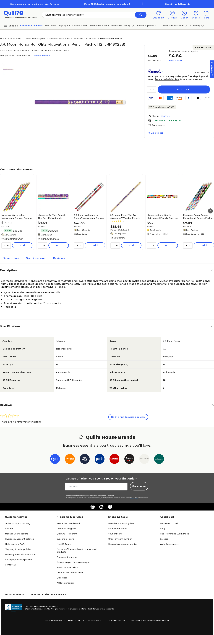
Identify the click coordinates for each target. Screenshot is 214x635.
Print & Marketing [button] (120, 25)
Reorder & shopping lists (121, 523)
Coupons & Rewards (31, 25)
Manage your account (16, 533)
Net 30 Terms (64, 544)
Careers (164, 539)
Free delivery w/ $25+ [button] (14, 238)
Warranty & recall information (20, 554)
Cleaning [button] (195, 25)
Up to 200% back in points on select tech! (107, 4)
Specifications (35, 258)
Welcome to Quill (169, 523)
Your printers (115, 533)
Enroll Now (175, 60)
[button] (140, 15)
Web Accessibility (169, 544)
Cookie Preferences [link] (116, 620)
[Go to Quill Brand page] (54, 459)
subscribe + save (99, 25)
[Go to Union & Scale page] (144, 459)
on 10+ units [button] (17, 230)
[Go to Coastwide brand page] (69, 459)
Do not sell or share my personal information (150, 620)
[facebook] (110, 506)
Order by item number (120, 539)
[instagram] (92, 506)
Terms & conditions (53, 620)
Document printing (67, 557)
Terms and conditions (91, 495)
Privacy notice (74, 620)
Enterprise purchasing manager (73, 562)
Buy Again (64, 25)
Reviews (59, 258)
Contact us (10, 564)
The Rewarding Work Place (174, 533)
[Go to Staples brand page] (114, 459)
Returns (9, 528)
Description (11, 258)
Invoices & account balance (19, 539)
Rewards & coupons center (122, 544)
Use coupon (139, 486)
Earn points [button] (203, 47)
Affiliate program (65, 583)
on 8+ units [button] (53, 230)
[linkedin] (101, 506)
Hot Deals (50, 25)
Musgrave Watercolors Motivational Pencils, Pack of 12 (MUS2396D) (16, 216)
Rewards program (66, 528)
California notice (94, 620)
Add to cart (184, 89)
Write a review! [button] (42, 55)
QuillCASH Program (67, 533)
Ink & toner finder (117, 528)
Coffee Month (80, 25)
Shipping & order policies (18, 549)
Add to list (157, 133)
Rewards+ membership (69, 523)
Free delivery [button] (83, 234)
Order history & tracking (17, 523)
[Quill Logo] (13, 12)
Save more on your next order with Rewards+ (35, 4)
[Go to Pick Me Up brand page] (84, 459)
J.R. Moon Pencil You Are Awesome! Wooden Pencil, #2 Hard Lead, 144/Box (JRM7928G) (124, 216)
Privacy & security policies (18, 559)
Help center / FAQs (15, 544)
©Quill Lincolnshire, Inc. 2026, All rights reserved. (46, 609)
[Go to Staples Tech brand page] (129, 459)
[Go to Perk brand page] (99, 459)
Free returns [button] (158, 125)
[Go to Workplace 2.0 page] (159, 459)
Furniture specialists (67, 567)
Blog (162, 528)
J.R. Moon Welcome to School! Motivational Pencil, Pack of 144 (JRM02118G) (88, 216)
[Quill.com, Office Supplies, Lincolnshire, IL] (13, 608)
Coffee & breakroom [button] (172, 25)
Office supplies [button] (145, 25)
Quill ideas (62, 577)
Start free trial (202, 72)
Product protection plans (70, 572)
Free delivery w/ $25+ (164, 107)
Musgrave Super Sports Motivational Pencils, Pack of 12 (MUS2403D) (162, 216)
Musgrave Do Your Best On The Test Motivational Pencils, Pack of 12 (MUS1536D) (52, 216)
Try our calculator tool (167, 79)
